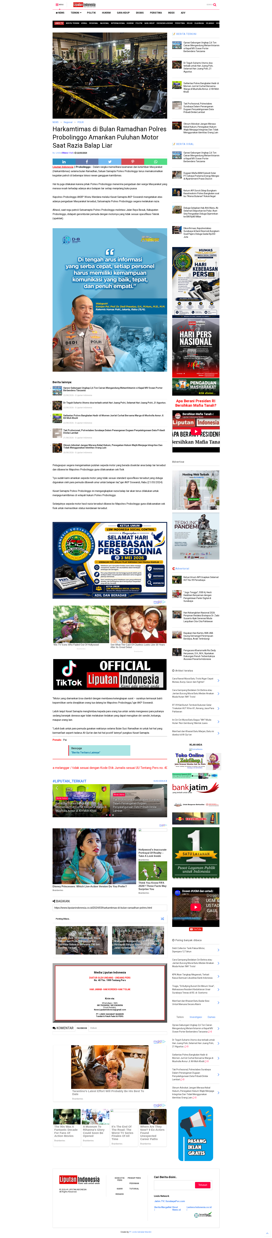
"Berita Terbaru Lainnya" (85, 752)
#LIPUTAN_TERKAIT (69, 781)
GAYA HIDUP (123, 13)
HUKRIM (106, 13)
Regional (68, 122)
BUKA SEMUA (160, 781)
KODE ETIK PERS (120, 1179)
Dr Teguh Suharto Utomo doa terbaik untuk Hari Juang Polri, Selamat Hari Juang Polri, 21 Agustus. (114, 402)
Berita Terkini (62, 794)
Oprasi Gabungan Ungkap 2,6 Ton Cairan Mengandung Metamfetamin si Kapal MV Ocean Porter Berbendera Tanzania (113, 389)
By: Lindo (56, 153)
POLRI (81, 122)
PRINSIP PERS (134, 1178)
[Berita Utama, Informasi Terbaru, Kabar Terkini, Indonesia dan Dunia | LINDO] (83, 5)
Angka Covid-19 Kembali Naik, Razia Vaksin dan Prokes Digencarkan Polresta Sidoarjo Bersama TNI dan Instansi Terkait (79, 943)
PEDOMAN (134, 1183)
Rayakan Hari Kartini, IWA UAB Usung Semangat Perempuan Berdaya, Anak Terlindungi (198, 636)
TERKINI (75, 13)
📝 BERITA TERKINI (184, 33)
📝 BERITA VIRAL (183, 144)
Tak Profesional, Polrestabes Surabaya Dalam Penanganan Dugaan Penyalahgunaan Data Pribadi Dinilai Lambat (114, 431)
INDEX (171, 13)
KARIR (120, 1189)
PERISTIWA (156, 13)
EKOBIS (140, 13)
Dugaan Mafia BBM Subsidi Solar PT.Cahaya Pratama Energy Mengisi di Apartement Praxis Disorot (201, 176)
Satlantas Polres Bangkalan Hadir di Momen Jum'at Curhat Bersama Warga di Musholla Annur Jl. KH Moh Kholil (113, 416)
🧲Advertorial (180, 568)
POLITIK (91, 13)
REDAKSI (120, 1194)
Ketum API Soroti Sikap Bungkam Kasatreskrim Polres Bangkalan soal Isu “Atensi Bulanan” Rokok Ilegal (201, 193)
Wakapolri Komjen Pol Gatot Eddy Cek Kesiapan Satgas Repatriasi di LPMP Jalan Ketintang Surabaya (136, 944)
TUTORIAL (134, 1189)
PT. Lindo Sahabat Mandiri (140, 1232)
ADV (183, 13)
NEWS (61, 13)
